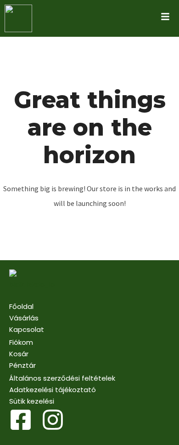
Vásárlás (24, 318)
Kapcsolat (26, 329)
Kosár (18, 354)
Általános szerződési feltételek (62, 378)
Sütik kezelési (31, 401)
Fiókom (21, 342)
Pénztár (22, 365)
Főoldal (21, 306)
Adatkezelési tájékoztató (52, 389)
